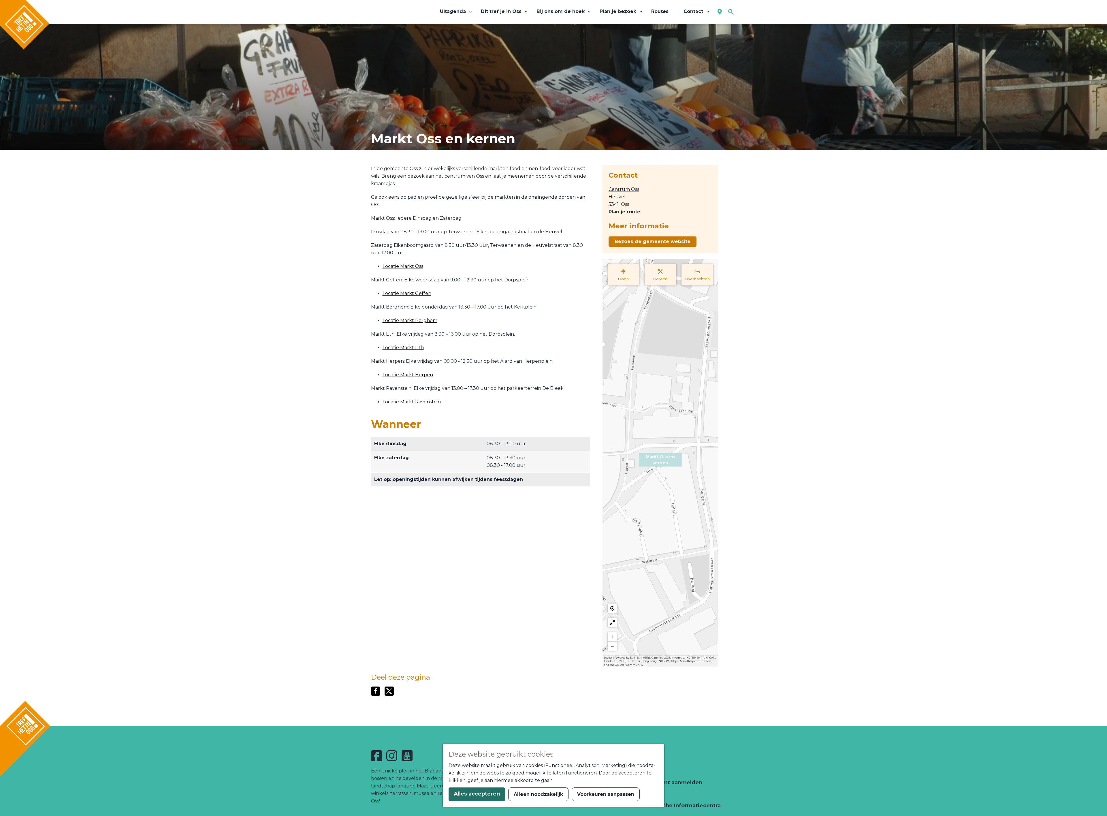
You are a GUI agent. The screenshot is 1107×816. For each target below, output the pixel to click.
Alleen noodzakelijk (538, 794)
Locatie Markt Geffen (407, 293)
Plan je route (624, 212)
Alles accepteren (477, 794)
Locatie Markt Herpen (408, 374)
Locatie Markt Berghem (410, 320)
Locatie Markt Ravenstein (412, 402)
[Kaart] (719, 12)
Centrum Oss (624, 189)
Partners (649, 794)
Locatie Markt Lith (403, 347)
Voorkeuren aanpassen (605, 794)
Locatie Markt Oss (403, 266)
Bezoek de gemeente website (652, 241)
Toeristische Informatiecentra (679, 805)
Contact (648, 771)
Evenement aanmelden (669, 782)
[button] (660, 463)
